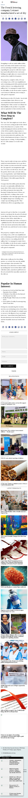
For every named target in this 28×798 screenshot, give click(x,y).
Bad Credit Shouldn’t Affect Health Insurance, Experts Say (13, 512)
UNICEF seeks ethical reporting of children (12, 458)
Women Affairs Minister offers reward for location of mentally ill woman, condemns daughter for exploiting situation (12, 636)
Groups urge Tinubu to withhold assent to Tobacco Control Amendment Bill (14, 484)
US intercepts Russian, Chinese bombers (15, 794)
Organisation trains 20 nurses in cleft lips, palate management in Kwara (12, 661)
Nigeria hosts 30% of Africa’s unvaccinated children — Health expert (12, 431)
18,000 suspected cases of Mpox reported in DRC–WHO (13, 686)
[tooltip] (3, 18)
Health (3, 4)
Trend (14, 371)
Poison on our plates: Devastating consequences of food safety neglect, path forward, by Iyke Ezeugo (12, 736)
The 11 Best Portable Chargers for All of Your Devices (13, 537)
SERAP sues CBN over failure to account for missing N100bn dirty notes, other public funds (15, 778)
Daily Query (20, 16)
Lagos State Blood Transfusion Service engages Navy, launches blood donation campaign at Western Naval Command (12, 562)
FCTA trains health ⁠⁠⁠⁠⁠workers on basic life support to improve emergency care (13, 403)
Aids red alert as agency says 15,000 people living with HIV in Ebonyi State (13, 711)
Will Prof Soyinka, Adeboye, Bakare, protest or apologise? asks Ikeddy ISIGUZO (15, 770)
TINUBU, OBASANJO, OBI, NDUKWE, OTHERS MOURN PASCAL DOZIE (15, 762)
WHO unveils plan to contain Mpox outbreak (13, 587)
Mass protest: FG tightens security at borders (14, 786)
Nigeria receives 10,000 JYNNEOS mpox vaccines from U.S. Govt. (12, 611)
